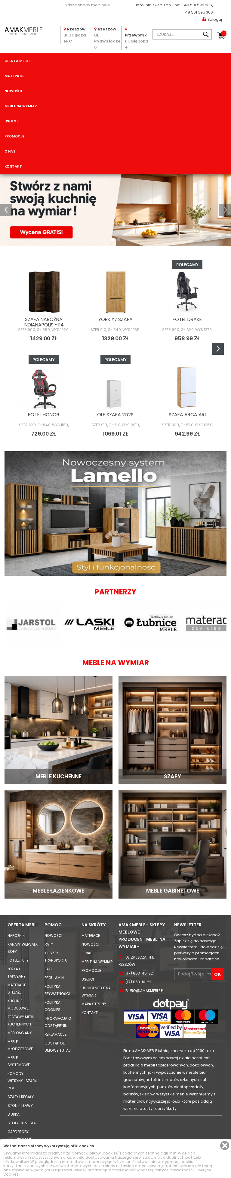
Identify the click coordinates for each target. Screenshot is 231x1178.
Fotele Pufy (18, 960)
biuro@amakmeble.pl (144, 990)
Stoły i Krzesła (22, 1123)
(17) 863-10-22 (138, 981)
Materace (14, 76)
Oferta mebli (17, 60)
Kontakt (13, 166)
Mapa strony (94, 1003)
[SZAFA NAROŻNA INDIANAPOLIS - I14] (43, 292)
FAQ (48, 969)
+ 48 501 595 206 (196, 5)
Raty (49, 944)
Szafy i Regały (21, 1096)
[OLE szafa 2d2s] (115, 387)
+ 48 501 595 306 (197, 12)
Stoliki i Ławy (20, 1105)
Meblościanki (20, 1032)
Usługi (11, 121)
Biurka (14, 1114)
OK (217, 974)
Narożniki (17, 935)
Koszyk (224, 33)
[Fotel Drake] (187, 292)
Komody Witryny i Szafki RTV (22, 1081)
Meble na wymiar (21, 106)
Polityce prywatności (174, 1170)
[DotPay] (171, 1003)
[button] (6, 210)
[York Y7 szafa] (115, 292)
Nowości (13, 91)
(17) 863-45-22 (139, 973)
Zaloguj (215, 19)
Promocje (15, 136)
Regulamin (54, 977)
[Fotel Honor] (43, 387)
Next (218, 349)
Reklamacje (55, 1034)
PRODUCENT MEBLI (23, 30)
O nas (10, 151)
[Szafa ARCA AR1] (187, 387)
